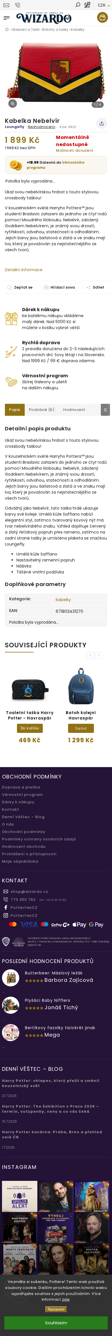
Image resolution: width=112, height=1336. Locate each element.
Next (99, 655)
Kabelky (63, 600)
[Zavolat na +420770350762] (18, 5)
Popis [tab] (14, 409)
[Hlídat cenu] (59, 287)
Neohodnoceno (41, 126)
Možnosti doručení (74, 150)
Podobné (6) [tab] (42, 409)
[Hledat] (77, 5)
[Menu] (6, 17)
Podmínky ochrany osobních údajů (39, 839)
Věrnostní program (22, 794)
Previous (91, 655)
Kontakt (10, 809)
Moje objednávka (20, 861)
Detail (81, 728)
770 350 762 (23, 899)
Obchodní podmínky (23, 831)
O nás (8, 824)
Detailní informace (24, 270)
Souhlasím (56, 1323)
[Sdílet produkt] (101, 123)
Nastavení (56, 1309)
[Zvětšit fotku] (12, 103)
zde (66, 1299)
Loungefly (14, 126)
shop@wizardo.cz (29, 891)
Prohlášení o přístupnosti (29, 854)
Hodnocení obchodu (24, 846)
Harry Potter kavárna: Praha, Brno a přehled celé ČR (52, 1135)
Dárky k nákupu (18, 802)
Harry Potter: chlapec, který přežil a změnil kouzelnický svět (50, 1083)
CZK (102, 5)
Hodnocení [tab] (74, 409)
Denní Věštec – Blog (23, 816)
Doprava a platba (21, 787)
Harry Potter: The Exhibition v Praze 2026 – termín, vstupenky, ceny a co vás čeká (50, 1109)
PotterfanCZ (24, 907)
